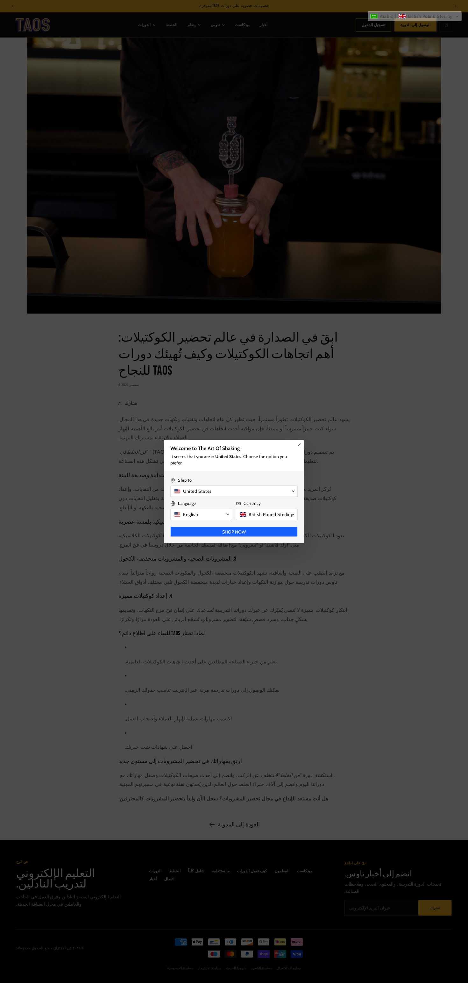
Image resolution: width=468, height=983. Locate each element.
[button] (415, 16)
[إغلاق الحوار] (299, 447)
